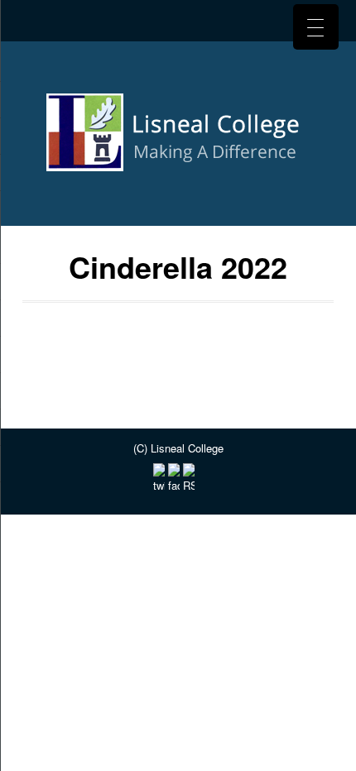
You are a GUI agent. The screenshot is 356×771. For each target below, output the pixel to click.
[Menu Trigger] (316, 27)
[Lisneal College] (178, 138)
